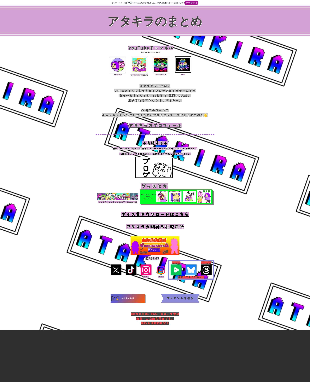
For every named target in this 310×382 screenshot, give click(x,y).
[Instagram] (146, 269)
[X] (116, 269)
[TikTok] (131, 269)
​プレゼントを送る (180, 298)
